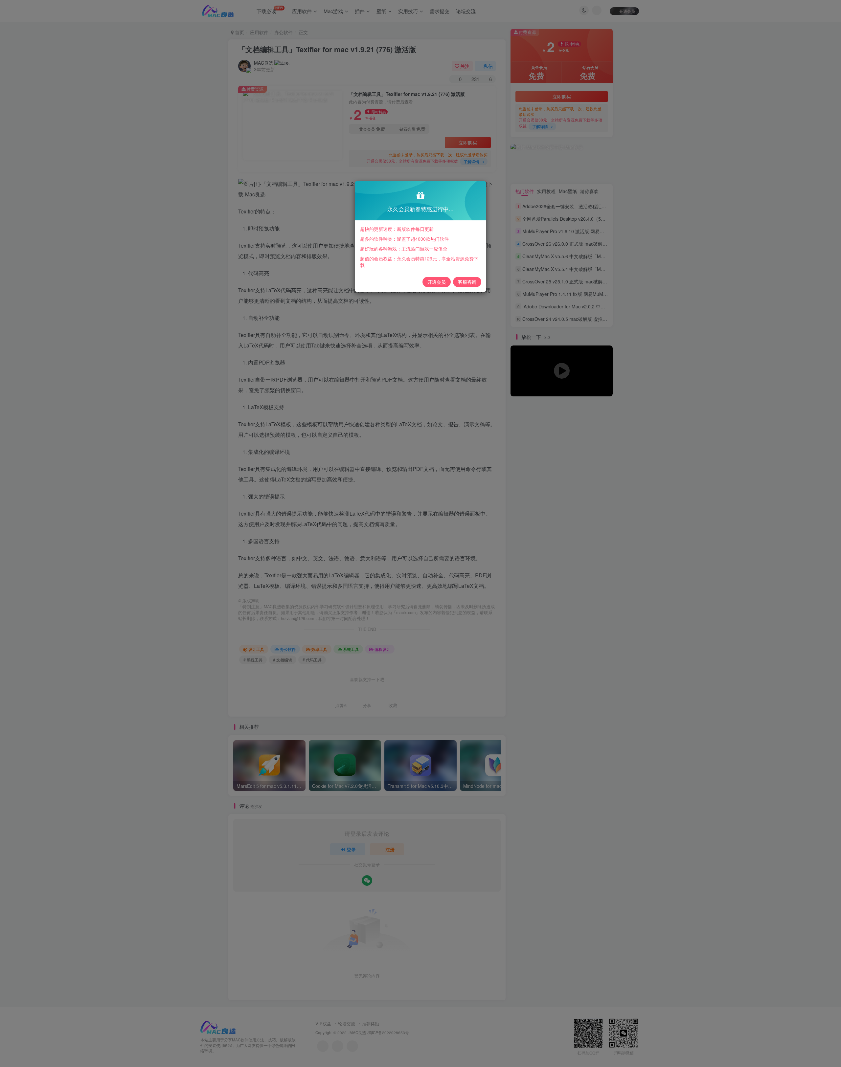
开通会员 (436, 281)
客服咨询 (467, 281)
